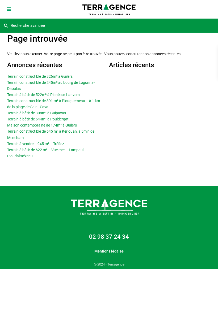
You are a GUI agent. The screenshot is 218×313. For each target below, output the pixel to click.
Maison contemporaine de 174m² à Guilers (42, 125)
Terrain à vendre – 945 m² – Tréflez (35, 144)
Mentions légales (109, 251)
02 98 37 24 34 (109, 236)
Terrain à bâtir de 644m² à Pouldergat (38, 119)
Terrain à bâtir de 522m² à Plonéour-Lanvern (43, 95)
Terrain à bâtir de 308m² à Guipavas (36, 113)
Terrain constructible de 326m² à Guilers (40, 76)
